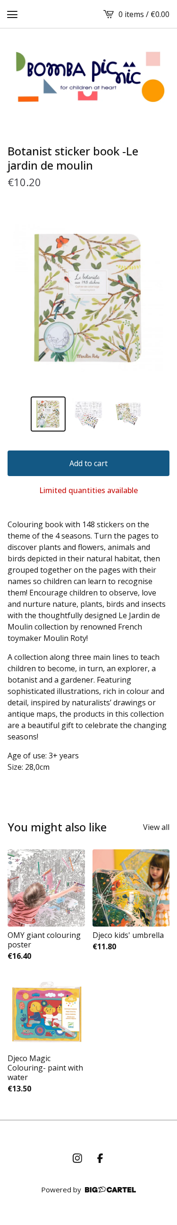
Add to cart (88, 463)
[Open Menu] (12, 14)
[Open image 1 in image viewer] (88, 298)
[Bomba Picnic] (88, 77)
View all (156, 827)
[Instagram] (77, 1158)
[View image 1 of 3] (48, 414)
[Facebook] (100, 1158)
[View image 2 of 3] (88, 414)
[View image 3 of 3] (128, 414)
